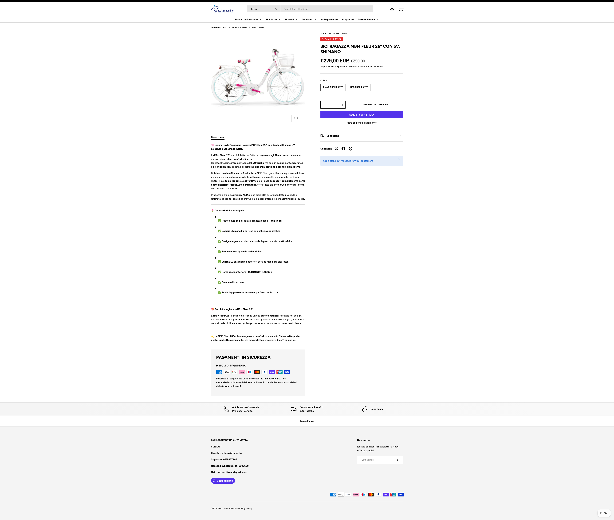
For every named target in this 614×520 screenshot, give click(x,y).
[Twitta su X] (336, 148)
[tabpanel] (258, 242)
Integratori (348, 19)
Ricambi (289, 19)
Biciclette (271, 19)
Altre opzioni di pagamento (362, 122)
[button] (401, 8)
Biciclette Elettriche (246, 19)
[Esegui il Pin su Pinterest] (350, 148)
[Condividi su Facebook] (343, 148)
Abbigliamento (329, 19)
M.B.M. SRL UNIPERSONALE (334, 33)
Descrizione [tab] (217, 136)
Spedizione (342, 66)
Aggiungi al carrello (375, 104)
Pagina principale (218, 27)
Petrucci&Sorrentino (226, 508)
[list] (258, 79)
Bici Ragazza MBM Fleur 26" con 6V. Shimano (246, 27)
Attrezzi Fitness (366, 19)
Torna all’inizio (307, 421)
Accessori (307, 19)
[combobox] (310, 8)
